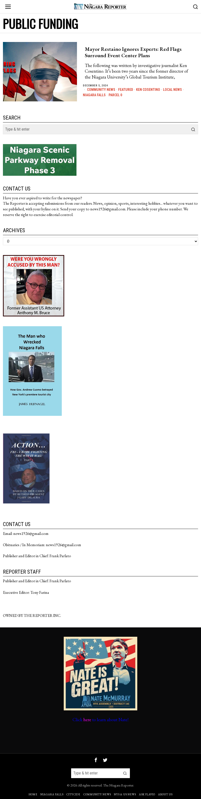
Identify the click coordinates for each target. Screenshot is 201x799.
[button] (193, 129)
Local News (172, 90)
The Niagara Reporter (118, 785)
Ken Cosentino (148, 90)
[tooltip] (96, 760)
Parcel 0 (115, 95)
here (87, 719)
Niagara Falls (94, 95)
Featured (125, 90)
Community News (101, 90)
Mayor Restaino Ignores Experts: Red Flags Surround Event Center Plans (133, 52)
